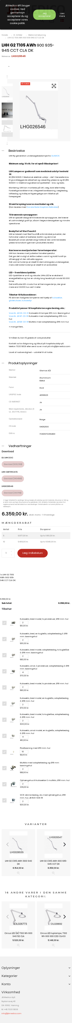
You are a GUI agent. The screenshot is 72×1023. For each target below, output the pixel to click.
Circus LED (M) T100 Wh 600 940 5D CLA (18, 935)
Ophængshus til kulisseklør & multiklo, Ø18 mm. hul (44, 780)
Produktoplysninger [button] (23, 363)
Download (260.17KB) (12, 493)
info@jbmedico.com (60, 346)
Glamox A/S (45, 370)
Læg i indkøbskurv (32, 553)
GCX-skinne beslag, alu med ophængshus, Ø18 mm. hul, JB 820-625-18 (43, 796)
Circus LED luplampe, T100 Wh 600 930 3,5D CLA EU (53, 935)
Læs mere (62, 14)
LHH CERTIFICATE (10, 472)
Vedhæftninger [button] (20, 446)
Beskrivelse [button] (17, 151)
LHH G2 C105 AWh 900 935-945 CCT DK (53, 862)
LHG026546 (7, 486)
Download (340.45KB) (13, 478)
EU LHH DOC (7, 457)
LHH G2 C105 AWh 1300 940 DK (18, 862)
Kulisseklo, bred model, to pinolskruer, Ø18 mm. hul (44, 619)
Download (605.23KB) (13, 464)
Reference (6, 56)
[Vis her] (18, 873)
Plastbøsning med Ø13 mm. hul (35, 748)
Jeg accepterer (44, 14)
